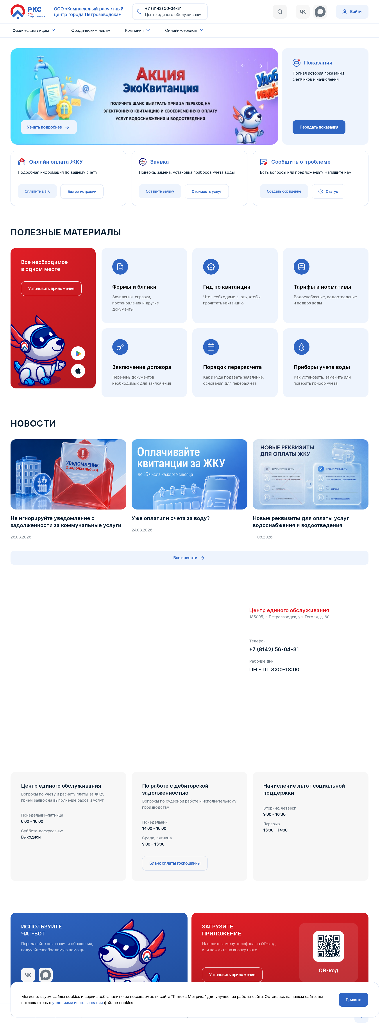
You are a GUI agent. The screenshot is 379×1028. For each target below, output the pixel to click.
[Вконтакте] (303, 12)
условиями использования (77, 1002)
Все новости (185, 557)
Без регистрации (82, 191)
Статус (332, 191)
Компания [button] (134, 30)
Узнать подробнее (44, 127)
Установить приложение (51, 288)
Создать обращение (284, 191)
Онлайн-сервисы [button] (181, 30)
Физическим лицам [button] (31, 30)
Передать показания (319, 127)
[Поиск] (280, 12)
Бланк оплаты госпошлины (174, 863)
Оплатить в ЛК (37, 191)
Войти (355, 11)
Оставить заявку (160, 191)
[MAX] (320, 12)
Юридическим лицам (90, 30)
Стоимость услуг (207, 191)
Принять (353, 999)
